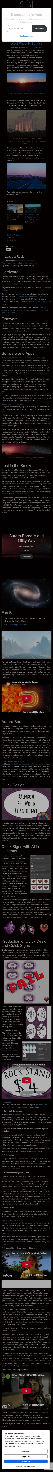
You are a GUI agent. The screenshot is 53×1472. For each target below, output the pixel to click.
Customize (25, 1451)
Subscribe (39, 28)
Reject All (26, 1456)
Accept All (26, 1461)
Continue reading (26, 36)
